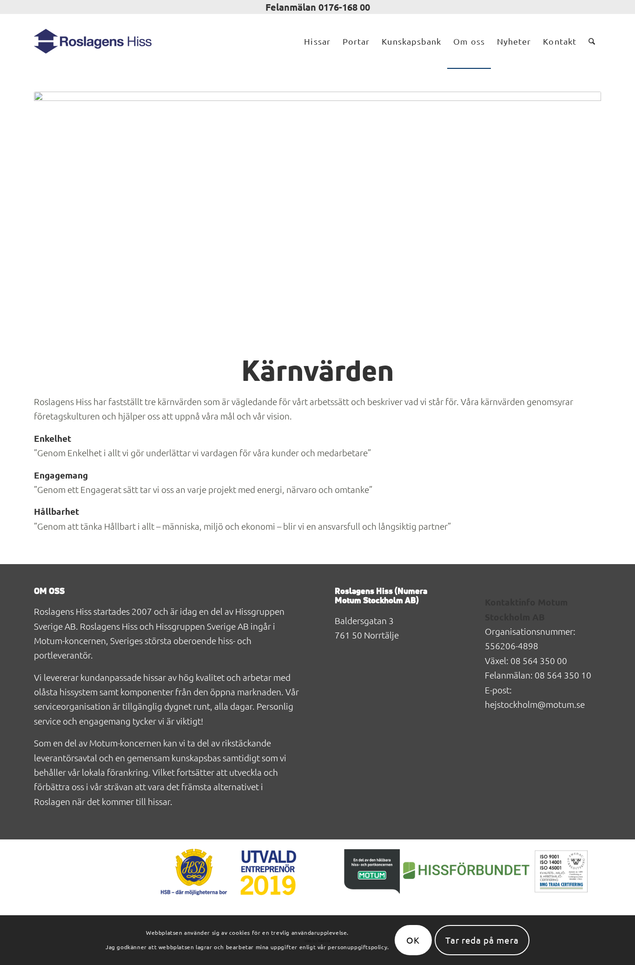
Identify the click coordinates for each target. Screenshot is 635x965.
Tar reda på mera (482, 939)
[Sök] (591, 41)
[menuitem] (317, 41)
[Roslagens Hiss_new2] (93, 41)
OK (413, 939)
